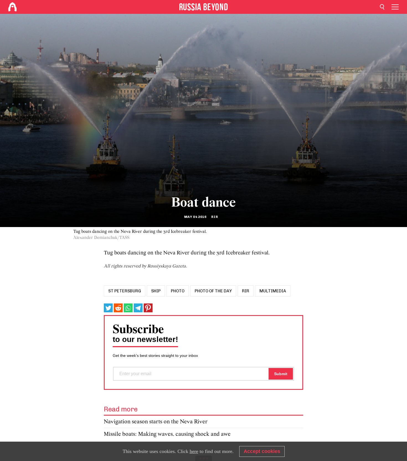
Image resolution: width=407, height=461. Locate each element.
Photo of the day (213, 291)
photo (177, 291)
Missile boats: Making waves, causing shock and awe (167, 434)
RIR (245, 291)
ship (156, 291)
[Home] (12, 7)
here (194, 451)
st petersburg (124, 291)
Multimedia (272, 291)
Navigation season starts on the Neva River (156, 422)
